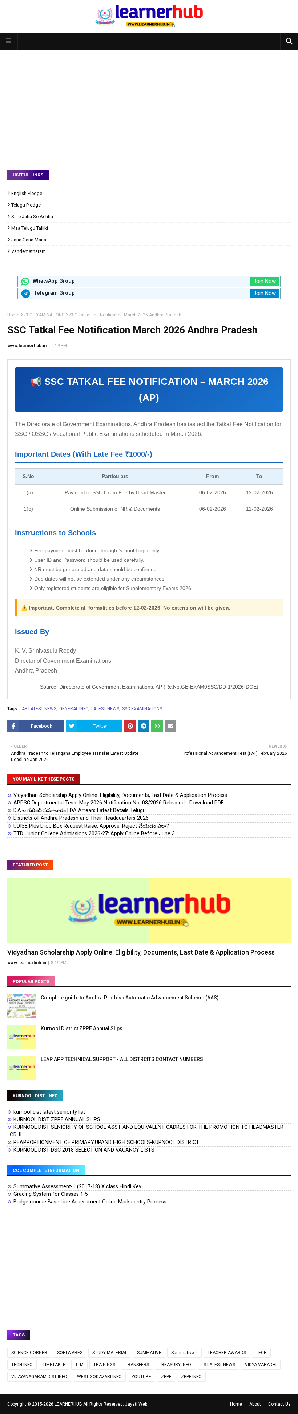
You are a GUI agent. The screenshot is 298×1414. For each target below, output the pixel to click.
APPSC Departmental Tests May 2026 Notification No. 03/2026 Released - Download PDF (118, 803)
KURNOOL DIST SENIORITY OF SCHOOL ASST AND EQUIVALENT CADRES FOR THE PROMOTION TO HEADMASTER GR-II (146, 1131)
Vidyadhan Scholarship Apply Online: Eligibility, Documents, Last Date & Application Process (120, 795)
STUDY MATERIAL (109, 1352)
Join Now (264, 281)
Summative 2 (184, 1352)
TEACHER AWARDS (227, 1352)
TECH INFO (22, 1364)
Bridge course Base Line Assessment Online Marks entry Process (89, 1202)
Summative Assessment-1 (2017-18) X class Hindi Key (77, 1187)
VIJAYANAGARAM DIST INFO (39, 1376)
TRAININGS (104, 1364)
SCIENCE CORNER (29, 1352)
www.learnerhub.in (27, 345)
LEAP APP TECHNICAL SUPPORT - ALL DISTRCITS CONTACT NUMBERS (122, 1059)
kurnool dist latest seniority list (49, 1112)
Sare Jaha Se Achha (32, 216)
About (255, 1404)
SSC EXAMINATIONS (44, 314)
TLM (79, 1364)
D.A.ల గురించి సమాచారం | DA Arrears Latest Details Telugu (79, 810)
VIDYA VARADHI (261, 1364)
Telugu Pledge (26, 205)
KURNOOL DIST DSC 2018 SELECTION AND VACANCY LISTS (83, 1150)
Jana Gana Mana (28, 239)
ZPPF (166, 1376)
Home (13, 314)
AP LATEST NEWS (39, 708)
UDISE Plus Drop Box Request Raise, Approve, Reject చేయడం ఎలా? (91, 826)
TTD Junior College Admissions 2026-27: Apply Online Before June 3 (94, 834)
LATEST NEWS (105, 708)
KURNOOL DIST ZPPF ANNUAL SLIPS (56, 1119)
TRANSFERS (137, 1364)
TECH (261, 1352)
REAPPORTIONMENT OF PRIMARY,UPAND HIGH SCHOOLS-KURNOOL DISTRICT (106, 1142)
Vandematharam (28, 251)
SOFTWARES (69, 1352)
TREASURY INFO (175, 1364)
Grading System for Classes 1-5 (50, 1194)
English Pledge (26, 193)
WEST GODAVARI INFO (99, 1376)
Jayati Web (136, 1404)
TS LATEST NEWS (218, 1364)
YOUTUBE (141, 1376)
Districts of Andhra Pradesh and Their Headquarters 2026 (81, 818)
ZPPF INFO (191, 1376)
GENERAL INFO (73, 708)
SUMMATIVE (149, 1352)
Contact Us (279, 1404)
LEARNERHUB (68, 1404)
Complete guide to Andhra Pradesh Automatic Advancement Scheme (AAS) (130, 998)
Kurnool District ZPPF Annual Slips (81, 1028)
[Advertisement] (149, 104)
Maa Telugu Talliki (29, 228)
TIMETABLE (54, 1364)
